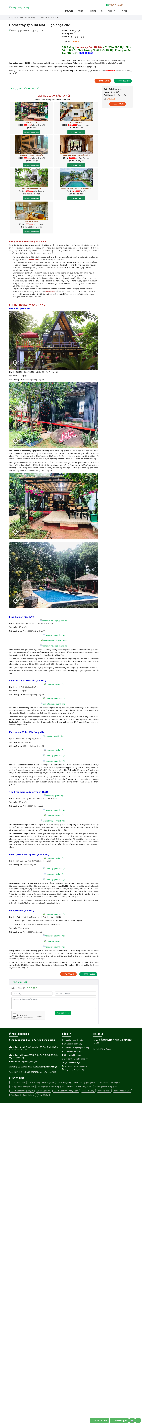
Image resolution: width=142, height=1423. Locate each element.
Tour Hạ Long (29, 1095)
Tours (80, 11)
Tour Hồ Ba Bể (104, 1091)
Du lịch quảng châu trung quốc (41, 1082)
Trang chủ (69, 11)
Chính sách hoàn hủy (73, 1044)
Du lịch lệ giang (64, 1082)
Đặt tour (104, 81)
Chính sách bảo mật (72, 1051)
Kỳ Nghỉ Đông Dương (102, 1049)
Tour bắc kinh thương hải (109, 1082)
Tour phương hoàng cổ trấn (22, 1086)
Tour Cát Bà (43, 1095)
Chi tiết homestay (31, 132)
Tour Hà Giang (88, 1091)
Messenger (121, 1420)
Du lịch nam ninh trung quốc (79, 1086)
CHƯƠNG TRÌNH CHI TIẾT (25, 88)
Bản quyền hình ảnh (72, 1055)
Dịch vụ (93, 11)
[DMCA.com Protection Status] (75, 1066)
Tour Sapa (15, 1095)
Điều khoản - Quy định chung (76, 1047)
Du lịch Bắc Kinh (43, 1091)
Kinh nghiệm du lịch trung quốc (51, 1086)
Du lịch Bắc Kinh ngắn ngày (22, 1091)
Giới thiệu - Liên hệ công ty (75, 1059)
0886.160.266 (116, 4)
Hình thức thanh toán (73, 1040)
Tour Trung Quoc (18, 1082)
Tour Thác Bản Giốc (122, 1091)
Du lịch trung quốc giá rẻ (84, 1082)
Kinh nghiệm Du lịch (108, 11)
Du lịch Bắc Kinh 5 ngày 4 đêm (66, 1091)
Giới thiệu (124, 11)
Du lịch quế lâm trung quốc (106, 1086)
